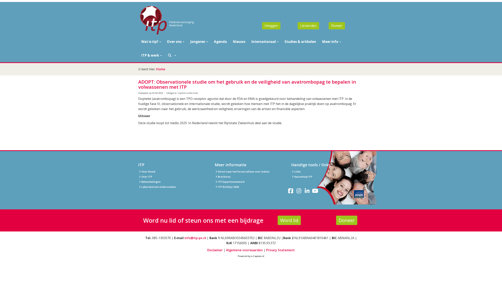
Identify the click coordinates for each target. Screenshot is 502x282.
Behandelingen (151, 181)
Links (297, 171)
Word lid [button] (289, 220)
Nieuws (239, 41)
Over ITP (146, 176)
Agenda (220, 41)
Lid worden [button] (308, 26)
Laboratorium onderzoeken (158, 187)
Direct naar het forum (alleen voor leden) (243, 171)
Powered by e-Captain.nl (251, 256)
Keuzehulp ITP (303, 176)
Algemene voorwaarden (244, 250)
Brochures (224, 176)
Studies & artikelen (300, 41)
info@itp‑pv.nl (195, 238)
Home (160, 69)
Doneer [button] (336, 26)
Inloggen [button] (271, 26)
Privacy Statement (280, 250)
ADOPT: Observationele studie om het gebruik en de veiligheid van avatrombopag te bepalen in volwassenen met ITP (247, 84)
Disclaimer (215, 250)
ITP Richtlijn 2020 (228, 187)
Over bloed (148, 171)
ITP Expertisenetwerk (231, 181)
